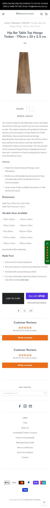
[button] (47, 252)
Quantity (19, 109)
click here (25, 280)
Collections (16, 23)
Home (7, 23)
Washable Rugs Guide (25, 442)
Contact (25, 457)
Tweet (24, 311)
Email (31, 311)
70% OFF (26, 23)
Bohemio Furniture (32, 500)
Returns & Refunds (25, 447)
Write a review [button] (25, 337)
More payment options (36, 302)
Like (19, 311)
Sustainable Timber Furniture (25, 433)
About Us (25, 428)
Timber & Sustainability (25, 438)
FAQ (25, 423)
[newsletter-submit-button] (45, 393)
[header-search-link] (41, 14)
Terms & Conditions (25, 452)
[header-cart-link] (46, 14)
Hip (25, 43)
